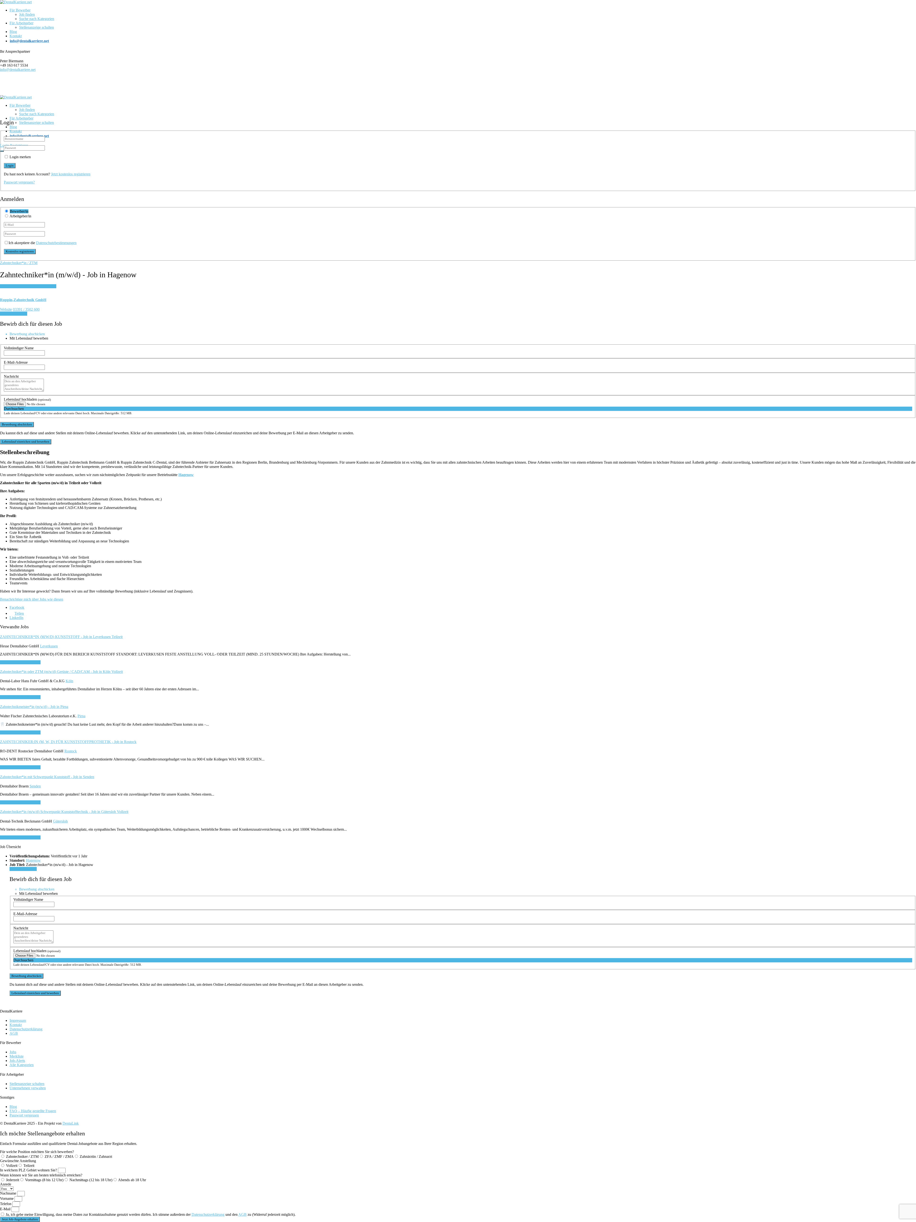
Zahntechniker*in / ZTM (18, 263)
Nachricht (11, 376)
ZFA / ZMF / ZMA (59, 1156)
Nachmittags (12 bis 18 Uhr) (90, 1180)
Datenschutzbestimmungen (56, 243)
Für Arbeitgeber (21, 23)
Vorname (7, 1198)
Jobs (13, 1052)
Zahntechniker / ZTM (22, 1156)
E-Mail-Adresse (16, 362)
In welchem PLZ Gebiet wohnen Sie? (29, 1170)
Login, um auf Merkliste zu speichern (28, 286)
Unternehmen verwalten (28, 1088)
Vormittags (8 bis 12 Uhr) (44, 1180)
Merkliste (17, 1056)
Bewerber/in (19, 211)
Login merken (20, 157)
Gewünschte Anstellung (18, 1161)
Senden (35, 786)
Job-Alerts (17, 1061)
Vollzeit (11, 1166)
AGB (14, 1033)
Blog (13, 32)
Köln (69, 681)
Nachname (8, 1193)
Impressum (18, 1020)
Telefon (6, 1204)
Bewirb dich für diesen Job (20, 662)
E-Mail (5, 1209)
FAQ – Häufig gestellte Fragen (33, 1111)
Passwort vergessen (24, 1115)
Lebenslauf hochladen (27, 399)
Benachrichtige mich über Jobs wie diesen (31, 599)
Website (6, 309)
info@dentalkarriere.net (18, 70)
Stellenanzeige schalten (36, 27)
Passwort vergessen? (19, 182)
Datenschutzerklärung (26, 1029)
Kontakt (16, 36)
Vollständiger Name (19, 348)
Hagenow (33, 860)
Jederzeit (12, 1180)
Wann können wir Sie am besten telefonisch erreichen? (41, 1175)
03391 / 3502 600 (26, 309)
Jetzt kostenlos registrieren (70, 174)
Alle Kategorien (22, 1065)
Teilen (19, 613)
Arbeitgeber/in (20, 216)
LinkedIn (16, 618)
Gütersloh (60, 821)
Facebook (17, 607)
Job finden (27, 14)
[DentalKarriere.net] (16, 2)
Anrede (5, 1184)
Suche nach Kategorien (36, 19)
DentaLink (70, 1123)
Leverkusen (49, 646)
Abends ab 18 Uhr (132, 1180)
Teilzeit (28, 1166)
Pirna (81, 716)
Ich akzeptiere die (43, 243)
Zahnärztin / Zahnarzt (96, 1156)
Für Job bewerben (13, 314)
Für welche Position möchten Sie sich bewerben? (37, 1152)
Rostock (70, 751)
